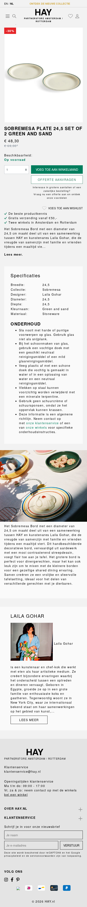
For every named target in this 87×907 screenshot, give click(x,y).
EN (6, 3)
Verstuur (71, 845)
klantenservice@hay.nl (22, 771)
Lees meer (29, 720)
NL (12, 3)
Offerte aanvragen (57, 179)
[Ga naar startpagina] (43, 12)
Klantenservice (19, 817)
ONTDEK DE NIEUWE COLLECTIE (50, 3)
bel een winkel (16, 794)
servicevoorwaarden (42, 855)
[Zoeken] (14, 16)
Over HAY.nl (15, 808)
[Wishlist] (70, 16)
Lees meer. (13, 254)
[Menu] (7, 16)
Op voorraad (15, 159)
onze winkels (36, 427)
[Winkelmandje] (82, 16)
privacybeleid (12, 855)
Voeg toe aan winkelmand (57, 169)
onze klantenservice (42, 423)
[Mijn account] (77, 16)
